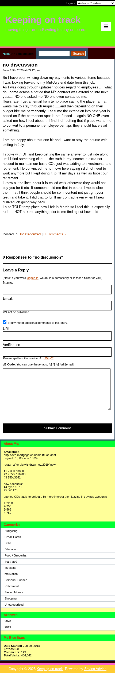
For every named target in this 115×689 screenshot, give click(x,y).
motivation (11, 573)
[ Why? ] (49, 358)
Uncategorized (14, 604)
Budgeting (11, 530)
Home (6, 53)
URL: (7, 329)
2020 (8, 621)
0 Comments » (55, 234)
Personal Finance (16, 580)
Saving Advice (95, 669)
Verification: (12, 345)
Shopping (11, 598)
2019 (8, 627)
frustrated (11, 561)
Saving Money (14, 592)
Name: (8, 283)
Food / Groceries (16, 555)
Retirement (12, 586)
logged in (32, 277)
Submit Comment (57, 428)
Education (11, 549)
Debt (8, 543)
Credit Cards (13, 537)
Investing (10, 567)
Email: (8, 299)
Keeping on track (50, 669)
